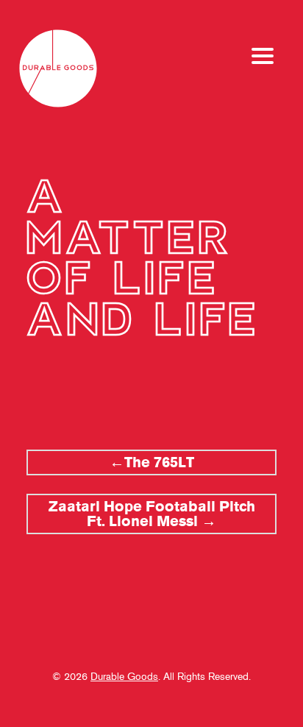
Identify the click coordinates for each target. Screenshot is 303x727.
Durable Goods (124, 676)
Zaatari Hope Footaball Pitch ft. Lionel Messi (152, 514)
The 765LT (159, 462)
